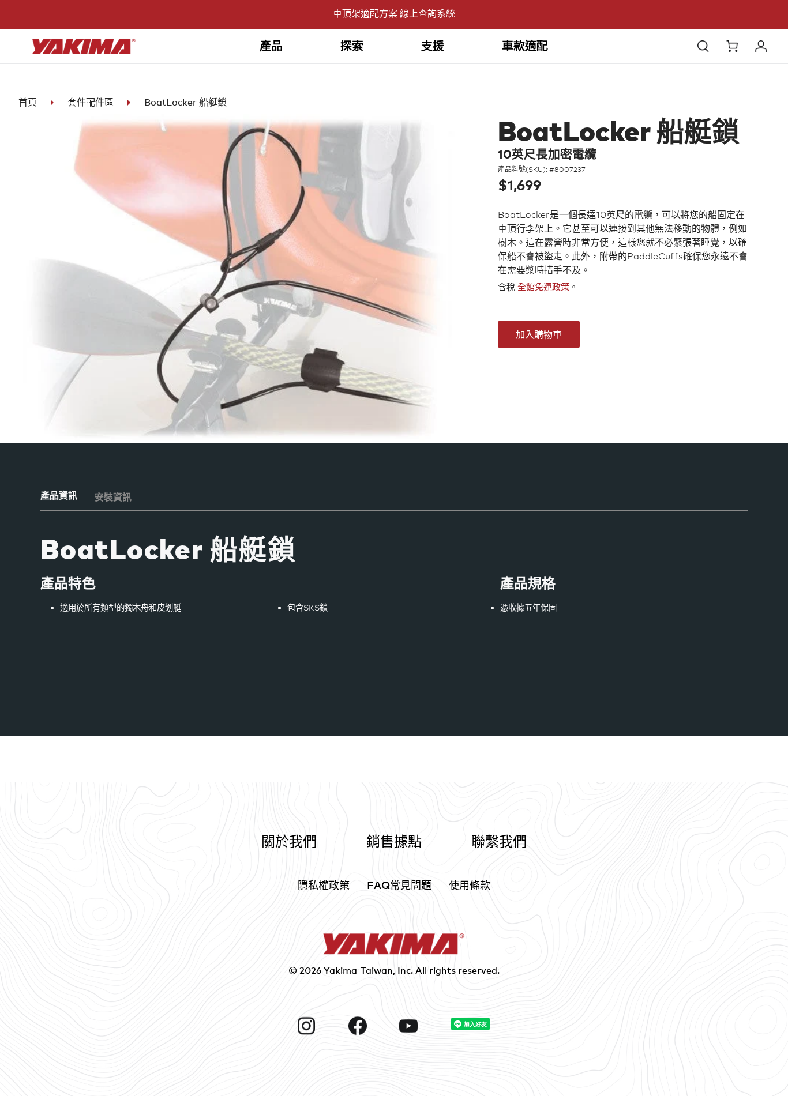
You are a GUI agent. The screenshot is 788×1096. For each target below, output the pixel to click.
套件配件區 (90, 102)
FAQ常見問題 (399, 884)
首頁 (27, 102)
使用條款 (469, 884)
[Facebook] (369, 1025)
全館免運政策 (543, 287)
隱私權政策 (324, 884)
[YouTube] (420, 1025)
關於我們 (289, 841)
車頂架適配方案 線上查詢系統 (394, 13)
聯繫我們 (499, 841)
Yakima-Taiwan (358, 970)
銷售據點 (394, 841)
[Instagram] (318, 1025)
